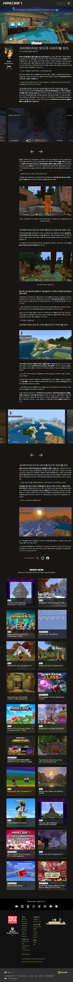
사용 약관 (31, 976)
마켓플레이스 (36, 919)
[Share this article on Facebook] (47, 558)
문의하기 (35, 937)
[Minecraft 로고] (12, 3)
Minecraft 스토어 (37, 921)
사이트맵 (35, 933)
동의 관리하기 (39, 961)
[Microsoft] (62, 972)
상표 (36, 976)
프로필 (34, 942)
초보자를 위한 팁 (37, 926)
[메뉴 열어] (68, 3)
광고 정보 (41, 976)
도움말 (34, 928)
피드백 (34, 931)
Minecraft (24, 919)
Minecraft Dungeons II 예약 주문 (46, 10)
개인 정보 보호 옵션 (12, 978)
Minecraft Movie (26, 954)
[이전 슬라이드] (32, 151)
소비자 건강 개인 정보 (22, 976)
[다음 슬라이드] (41, 151)
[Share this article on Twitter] (37, 558)
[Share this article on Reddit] (42, 558)
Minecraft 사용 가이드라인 (28, 961)
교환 (34, 944)
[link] (16, 906)
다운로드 (35, 935)
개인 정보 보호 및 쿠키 (9, 976)
